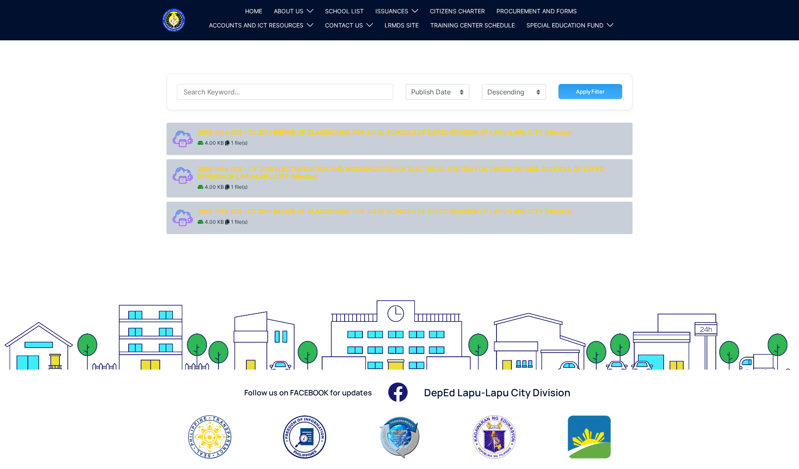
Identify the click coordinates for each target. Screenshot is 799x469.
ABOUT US (288, 11)
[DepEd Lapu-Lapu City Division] (173, 19)
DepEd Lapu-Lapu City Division (497, 392)
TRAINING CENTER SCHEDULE (472, 25)
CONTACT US (344, 25)
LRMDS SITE (402, 25)
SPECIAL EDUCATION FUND (564, 25)
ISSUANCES (391, 11)
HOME (253, 11)
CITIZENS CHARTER (457, 11)
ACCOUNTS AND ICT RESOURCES (256, 25)
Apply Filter (590, 91)
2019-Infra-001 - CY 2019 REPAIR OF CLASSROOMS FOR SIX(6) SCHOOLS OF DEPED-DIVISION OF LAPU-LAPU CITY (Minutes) (386, 132)
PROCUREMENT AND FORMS (536, 11)
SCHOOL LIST (344, 11)
